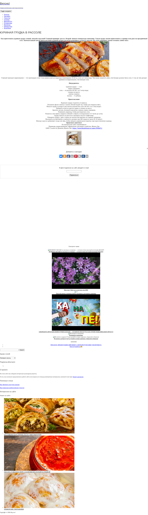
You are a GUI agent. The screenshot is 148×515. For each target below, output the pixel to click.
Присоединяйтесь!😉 (76, 346)
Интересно (7, 25)
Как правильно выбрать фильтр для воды (12, 388)
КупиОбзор (7, 28)
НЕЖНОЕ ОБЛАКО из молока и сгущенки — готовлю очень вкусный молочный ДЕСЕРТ (76, 252)
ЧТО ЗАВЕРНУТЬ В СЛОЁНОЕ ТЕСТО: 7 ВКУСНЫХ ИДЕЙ (22, 435)
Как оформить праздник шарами (10, 385)
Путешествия (8, 23)
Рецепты (6, 14)
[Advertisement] (74, 210)
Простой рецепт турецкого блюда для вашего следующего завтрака (76, 293)
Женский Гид (8, 21)
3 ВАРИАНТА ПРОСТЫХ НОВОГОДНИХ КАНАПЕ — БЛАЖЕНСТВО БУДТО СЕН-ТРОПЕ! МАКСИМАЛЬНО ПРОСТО (76, 332)
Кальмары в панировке (76, 335)
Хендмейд (7, 16)
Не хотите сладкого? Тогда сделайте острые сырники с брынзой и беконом (76, 339)
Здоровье (6, 20)
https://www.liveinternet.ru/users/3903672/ (87, 128)
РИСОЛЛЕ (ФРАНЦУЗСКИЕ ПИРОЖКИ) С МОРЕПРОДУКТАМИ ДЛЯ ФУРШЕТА (76, 345)
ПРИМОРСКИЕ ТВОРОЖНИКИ (14, 509)
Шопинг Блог (8, 26)
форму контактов (78, 377)
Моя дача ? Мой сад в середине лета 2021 (76, 290)
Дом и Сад (7, 18)
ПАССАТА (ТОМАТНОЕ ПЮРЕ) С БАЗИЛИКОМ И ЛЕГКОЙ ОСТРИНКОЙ (27, 472)
